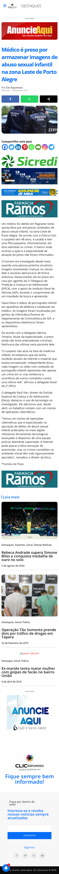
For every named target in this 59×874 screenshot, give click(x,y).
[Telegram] (51, 147)
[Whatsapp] (31, 147)
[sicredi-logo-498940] (29, 161)
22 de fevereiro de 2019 (15, 643)
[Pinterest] (25, 147)
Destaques (31, 5)
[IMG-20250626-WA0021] (29, 176)
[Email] (38, 147)
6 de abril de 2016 (12, 681)
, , (16, 622)
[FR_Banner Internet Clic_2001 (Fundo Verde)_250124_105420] (29, 208)
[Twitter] (11, 147)
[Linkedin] (18, 147)
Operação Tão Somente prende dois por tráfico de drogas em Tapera (29, 633)
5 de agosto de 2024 (13, 565)
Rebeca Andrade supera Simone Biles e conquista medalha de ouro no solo (29, 556)
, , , (27, 545)
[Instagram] (45, 147)
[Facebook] (5, 147)
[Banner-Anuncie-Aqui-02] (29, 192)
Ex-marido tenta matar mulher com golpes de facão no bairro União (28, 672)
